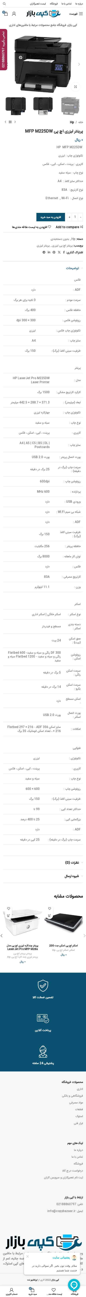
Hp (72, 122)
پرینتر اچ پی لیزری (62, 245)
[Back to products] (10, 122)
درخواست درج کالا (72, 1170)
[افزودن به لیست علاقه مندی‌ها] (49, 908)
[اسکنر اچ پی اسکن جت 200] (63, 922)
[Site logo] (43, 13)
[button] (79, 64)
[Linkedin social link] (49, 252)
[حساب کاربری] (14, 14)
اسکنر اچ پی (62, 950)
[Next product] (5, 122)
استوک (79, 1116)
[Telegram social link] (44, 252)
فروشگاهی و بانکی (72, 1095)
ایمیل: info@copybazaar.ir (65, 1210)
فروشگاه (78, 1163)
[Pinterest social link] (54, 252)
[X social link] (59, 252)
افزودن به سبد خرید (50, 217)
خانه (80, 122)
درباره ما (78, 1149)
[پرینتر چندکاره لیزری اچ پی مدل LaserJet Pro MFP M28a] (22, 922)
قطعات (79, 1109)
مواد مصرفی (76, 1102)
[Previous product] (15, 122)
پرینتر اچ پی (19, 953)
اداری (80, 1088)
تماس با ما (77, 1156)
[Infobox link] (43, 990)
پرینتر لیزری (43, 245)
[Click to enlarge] (75, 87)
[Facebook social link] (64, 252)
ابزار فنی (78, 1123)
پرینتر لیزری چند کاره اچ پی (25, 957)
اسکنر (72, 950)
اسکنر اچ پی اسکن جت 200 (63, 945)
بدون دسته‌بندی (60, 238)
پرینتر (29, 953)
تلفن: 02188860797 (69, 1204)
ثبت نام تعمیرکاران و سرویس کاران (63, 1177)
